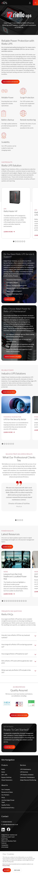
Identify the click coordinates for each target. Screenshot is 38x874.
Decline (17, 870)
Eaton (3, 772)
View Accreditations (19, 715)
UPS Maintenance (25, 769)
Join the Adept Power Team (7, 801)
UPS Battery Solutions (26, 774)
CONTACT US (9, 747)
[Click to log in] (30, 3)
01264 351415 (6, 822)
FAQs (3, 797)
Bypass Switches (6, 777)
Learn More (9, 299)
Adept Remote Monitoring (28, 780)
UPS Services (24, 772)
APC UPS (4, 774)
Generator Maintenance (27, 777)
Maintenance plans (12, 356)
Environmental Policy (7, 807)
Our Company (5, 789)
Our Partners (5, 795)
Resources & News (7, 792)
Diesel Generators (6, 780)
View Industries (9, 392)
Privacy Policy (6, 865)
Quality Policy (5, 805)
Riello (3, 769)
